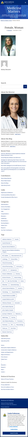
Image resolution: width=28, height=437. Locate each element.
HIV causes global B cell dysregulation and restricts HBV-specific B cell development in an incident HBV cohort (13, 169)
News (2, 369)
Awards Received (6, 243)
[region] (14, 422)
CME (2, 211)
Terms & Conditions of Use (7, 387)
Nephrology (5, 317)
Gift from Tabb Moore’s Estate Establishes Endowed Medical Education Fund (13, 154)
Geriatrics (20, 288)
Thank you (4, 328)
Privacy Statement (5, 384)
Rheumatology (19, 324)
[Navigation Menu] (25, 2)
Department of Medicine (6, 192)
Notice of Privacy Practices (7, 379)
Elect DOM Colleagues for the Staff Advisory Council (13, 165)
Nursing (13, 317)
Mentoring (18, 313)
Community (19, 266)
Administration (4, 204)
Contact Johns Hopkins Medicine (8, 350)
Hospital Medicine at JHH (8, 299)
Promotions (20, 321)
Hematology (5, 292)
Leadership (3, 218)
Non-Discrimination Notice (7, 389)
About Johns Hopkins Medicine (8, 347)
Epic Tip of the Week (12, 281)
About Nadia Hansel (5, 180)
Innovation (17, 303)
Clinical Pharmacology (7, 266)
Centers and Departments (7, 352)
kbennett (10, 30)
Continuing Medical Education (8, 195)
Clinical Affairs (14, 259)
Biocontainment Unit (16, 255)
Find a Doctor (4, 357)
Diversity (18, 273)
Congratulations (4, 213)
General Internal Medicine (8, 288)
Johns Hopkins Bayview (7, 306)
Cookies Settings (13, 429)
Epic (3, 281)
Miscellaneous (4, 220)
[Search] (25, 86)
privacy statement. (13, 426)
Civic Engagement (5, 209)
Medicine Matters (14, 10)
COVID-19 (4, 270)
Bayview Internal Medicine (8, 246)
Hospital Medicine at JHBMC (8, 295)
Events (22, 281)
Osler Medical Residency (8, 321)
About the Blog (4, 183)
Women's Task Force (7, 332)
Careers (3, 372)
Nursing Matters (5, 223)
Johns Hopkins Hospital (7, 310)
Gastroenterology (15, 284)
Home (2, 345)
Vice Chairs (13, 328)
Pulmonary (4, 324)
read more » (18, 134)
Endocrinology (17, 277)
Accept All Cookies (14, 433)
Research (3, 227)
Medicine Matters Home (6, 20)
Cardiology (4, 259)
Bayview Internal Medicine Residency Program (11, 251)
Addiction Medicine (6, 239)
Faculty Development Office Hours (9, 197)
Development (14, 270)
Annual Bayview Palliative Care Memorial (10, 157)
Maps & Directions (5, 354)
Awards (16, 239)
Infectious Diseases (6, 303)
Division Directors (6, 277)
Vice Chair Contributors (6, 230)
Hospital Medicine (16, 292)
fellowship (4, 284)
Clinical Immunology (7, 262)
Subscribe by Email (5, 185)
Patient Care (4, 225)
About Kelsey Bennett (6, 178)
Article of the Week (5, 206)
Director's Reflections (7, 273)
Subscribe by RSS (5, 341)
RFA (12, 324)
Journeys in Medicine (7, 313)
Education (3, 216)
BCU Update (5, 255)
